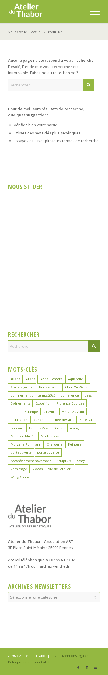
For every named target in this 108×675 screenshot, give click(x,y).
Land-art (17, 428)
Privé (54, 655)
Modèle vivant (52, 436)
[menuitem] (92, 11)
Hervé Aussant (73, 411)
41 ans (30, 379)
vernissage (19, 469)
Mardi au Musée (23, 436)
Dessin (89, 395)
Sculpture (64, 461)
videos (38, 469)
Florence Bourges (70, 403)
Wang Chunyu (21, 477)
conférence (70, 395)
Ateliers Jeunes (22, 387)
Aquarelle (75, 379)
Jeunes (38, 419)
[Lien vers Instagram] (87, 668)
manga (75, 428)
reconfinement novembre (31, 461)
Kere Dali (86, 419)
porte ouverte (48, 452)
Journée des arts (61, 419)
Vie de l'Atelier (59, 469)
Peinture (75, 444)
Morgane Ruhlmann (26, 444)
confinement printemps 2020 (33, 395)
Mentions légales (75, 655)
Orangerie (54, 444)
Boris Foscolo (49, 387)
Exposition (43, 403)
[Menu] (92, 11)
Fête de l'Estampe (24, 411)
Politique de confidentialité (29, 662)
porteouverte (21, 452)
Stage (81, 461)
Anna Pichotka (51, 379)
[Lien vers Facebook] (78, 668)
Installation (19, 419)
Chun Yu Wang (76, 387)
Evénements (20, 403)
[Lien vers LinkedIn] (95, 668)
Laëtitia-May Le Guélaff (47, 428)
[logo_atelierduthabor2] (45, 11)
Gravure (49, 411)
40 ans (15, 379)
